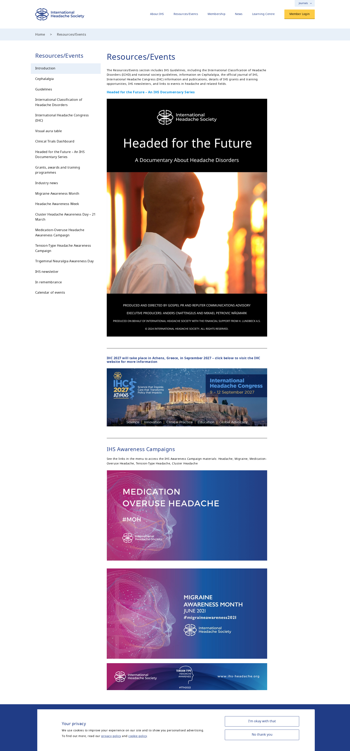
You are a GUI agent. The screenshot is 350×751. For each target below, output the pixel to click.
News (239, 14)
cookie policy (137, 736)
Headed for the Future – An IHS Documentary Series (60, 155)
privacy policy (111, 736)
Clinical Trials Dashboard (55, 141)
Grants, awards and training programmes (57, 170)
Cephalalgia (44, 78)
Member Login (299, 14)
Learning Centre (263, 14)
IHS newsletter (47, 271)
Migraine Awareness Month (57, 193)
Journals (303, 3)
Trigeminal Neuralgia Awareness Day (64, 261)
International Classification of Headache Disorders (58, 102)
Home (40, 34)
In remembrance (48, 282)
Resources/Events (186, 14)
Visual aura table (48, 131)
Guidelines (43, 89)
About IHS (157, 14)
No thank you (262, 734)
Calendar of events (50, 292)
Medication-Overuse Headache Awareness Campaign (59, 233)
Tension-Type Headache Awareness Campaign (63, 248)
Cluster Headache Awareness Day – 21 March (65, 217)
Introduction (45, 68)
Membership (216, 14)
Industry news (46, 183)
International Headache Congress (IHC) (62, 118)
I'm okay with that (262, 721)
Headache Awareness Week (57, 204)
